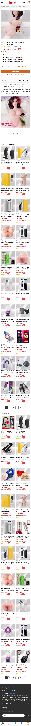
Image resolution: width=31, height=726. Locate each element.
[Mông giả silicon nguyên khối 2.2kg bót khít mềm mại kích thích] (23, 258)
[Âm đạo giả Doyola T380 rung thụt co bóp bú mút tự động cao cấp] (23, 387)
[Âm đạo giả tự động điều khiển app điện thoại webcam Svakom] (8, 205)
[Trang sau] (24, 407)
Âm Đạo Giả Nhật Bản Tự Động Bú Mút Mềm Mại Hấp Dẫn (22, 537)
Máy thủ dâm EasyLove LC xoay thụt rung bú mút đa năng (8, 397)
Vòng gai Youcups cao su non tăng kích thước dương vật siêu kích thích (7, 641)
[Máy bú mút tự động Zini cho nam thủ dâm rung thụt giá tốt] (8, 363)
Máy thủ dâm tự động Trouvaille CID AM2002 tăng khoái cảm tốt (7, 295)
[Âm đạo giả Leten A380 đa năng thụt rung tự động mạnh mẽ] (8, 179)
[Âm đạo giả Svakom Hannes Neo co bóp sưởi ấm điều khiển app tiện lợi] (23, 232)
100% (23, 80)
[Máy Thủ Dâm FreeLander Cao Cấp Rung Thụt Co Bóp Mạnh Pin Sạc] (23, 336)
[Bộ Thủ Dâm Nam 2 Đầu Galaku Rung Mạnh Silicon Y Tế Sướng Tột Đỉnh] (23, 310)
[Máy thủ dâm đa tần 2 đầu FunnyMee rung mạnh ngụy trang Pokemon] (23, 363)
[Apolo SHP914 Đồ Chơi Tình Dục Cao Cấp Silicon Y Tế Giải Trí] (8, 474)
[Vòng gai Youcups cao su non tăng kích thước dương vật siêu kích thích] (8, 630)
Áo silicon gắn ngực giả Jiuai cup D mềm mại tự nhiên (22, 485)
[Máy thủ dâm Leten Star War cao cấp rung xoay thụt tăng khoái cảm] (8, 336)
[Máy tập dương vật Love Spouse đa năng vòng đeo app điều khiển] (23, 656)
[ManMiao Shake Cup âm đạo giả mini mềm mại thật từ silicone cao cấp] (8, 258)
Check (26, 715)
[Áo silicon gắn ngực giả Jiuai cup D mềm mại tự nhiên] (23, 474)
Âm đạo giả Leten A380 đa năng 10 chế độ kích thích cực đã (22, 216)
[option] (15, 24)
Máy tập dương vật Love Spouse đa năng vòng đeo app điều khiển (22, 667)
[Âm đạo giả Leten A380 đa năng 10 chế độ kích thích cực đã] (23, 205)
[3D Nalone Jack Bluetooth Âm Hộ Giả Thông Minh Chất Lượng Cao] (8, 448)
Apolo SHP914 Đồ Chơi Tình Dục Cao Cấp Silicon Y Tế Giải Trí (8, 485)
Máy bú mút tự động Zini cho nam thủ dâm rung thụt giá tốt (7, 372)
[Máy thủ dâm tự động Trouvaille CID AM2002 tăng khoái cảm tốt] (8, 284)
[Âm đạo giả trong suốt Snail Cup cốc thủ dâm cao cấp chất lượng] (8, 310)
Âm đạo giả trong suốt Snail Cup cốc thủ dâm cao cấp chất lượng (7, 321)
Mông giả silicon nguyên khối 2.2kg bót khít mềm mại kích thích (22, 268)
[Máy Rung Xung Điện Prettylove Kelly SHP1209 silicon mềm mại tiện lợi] (8, 153)
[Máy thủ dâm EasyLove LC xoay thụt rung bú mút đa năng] (8, 387)
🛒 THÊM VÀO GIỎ (20, 66)
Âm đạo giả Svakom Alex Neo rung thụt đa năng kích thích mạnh (23, 295)
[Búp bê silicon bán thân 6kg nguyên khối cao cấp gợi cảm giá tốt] (23, 179)
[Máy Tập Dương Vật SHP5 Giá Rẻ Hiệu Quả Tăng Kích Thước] (8, 422)
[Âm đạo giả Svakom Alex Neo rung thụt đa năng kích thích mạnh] (23, 284)
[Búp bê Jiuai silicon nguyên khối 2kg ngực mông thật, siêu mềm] (8, 232)
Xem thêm (15, 133)
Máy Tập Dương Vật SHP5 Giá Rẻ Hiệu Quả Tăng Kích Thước (7, 433)
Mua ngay (15, 71)
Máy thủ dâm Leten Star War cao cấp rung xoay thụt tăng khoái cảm (7, 347)
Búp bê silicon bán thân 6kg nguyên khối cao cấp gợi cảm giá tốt (22, 190)
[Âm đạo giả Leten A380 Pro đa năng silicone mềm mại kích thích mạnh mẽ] (23, 153)
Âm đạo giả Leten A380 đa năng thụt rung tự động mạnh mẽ (7, 190)
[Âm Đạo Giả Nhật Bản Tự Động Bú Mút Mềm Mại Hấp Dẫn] (23, 527)
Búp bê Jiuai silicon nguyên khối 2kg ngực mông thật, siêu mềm (7, 242)
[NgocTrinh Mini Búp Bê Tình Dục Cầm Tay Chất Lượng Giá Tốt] (15, 24)
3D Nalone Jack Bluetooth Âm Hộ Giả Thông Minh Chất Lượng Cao (8, 459)
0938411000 (17, 75)
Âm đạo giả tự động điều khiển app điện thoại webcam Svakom (7, 216)
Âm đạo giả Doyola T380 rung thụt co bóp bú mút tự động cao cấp (22, 397)
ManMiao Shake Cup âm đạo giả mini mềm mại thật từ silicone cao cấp (7, 268)
